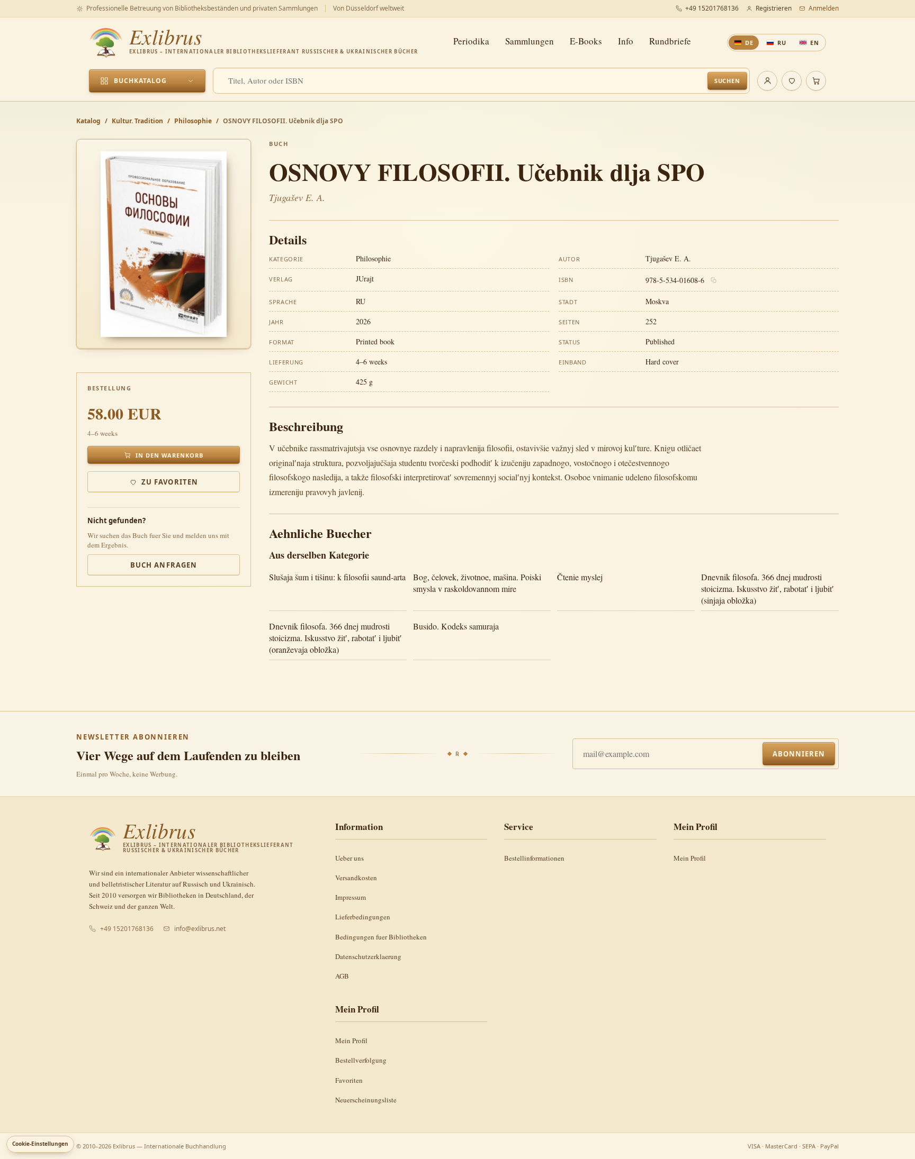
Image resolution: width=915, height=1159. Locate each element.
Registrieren (774, 8)
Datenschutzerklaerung (368, 956)
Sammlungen (529, 41)
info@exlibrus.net (200, 928)
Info (625, 41)
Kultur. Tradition (137, 120)
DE (749, 43)
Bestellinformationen (534, 858)
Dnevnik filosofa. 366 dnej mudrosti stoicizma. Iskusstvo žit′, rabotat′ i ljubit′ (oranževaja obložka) (335, 637)
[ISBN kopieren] (713, 280)
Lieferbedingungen (362, 916)
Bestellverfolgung (361, 1060)
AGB (342, 976)
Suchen (727, 81)
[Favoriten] (792, 81)
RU (781, 43)
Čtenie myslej (580, 576)
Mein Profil (690, 858)
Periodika (471, 41)
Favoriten (349, 1080)
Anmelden (824, 8)
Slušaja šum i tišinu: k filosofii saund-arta (337, 576)
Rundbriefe (670, 41)
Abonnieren (799, 754)
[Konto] (767, 81)
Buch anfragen (163, 565)
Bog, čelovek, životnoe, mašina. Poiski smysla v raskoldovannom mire (477, 582)
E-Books (586, 41)
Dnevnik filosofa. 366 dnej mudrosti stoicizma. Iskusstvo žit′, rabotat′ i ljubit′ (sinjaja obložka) (767, 588)
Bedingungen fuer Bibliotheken (381, 937)
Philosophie (193, 120)
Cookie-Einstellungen (40, 1143)
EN (814, 43)
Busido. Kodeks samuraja (456, 626)
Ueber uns (349, 858)
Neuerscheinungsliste (366, 1100)
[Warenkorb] (816, 81)
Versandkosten (356, 877)
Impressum (350, 897)
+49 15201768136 (712, 8)
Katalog (88, 120)
